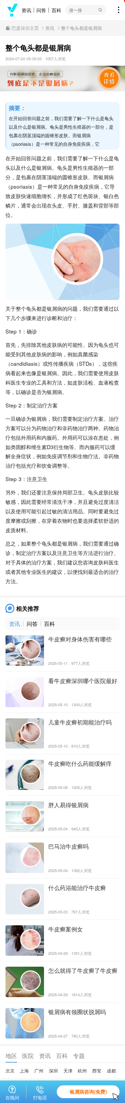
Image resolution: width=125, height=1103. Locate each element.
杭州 (82, 1070)
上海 (24, 1070)
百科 (56, 10)
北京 (10, 1070)
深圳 (53, 1070)
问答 (41, 10)
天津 (68, 1070)
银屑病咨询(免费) (88, 1091)
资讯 (26, 10)
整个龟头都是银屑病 (81, 28)
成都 (111, 1070)
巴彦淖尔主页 (25, 28)
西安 (96, 1070)
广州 (38, 1070)
